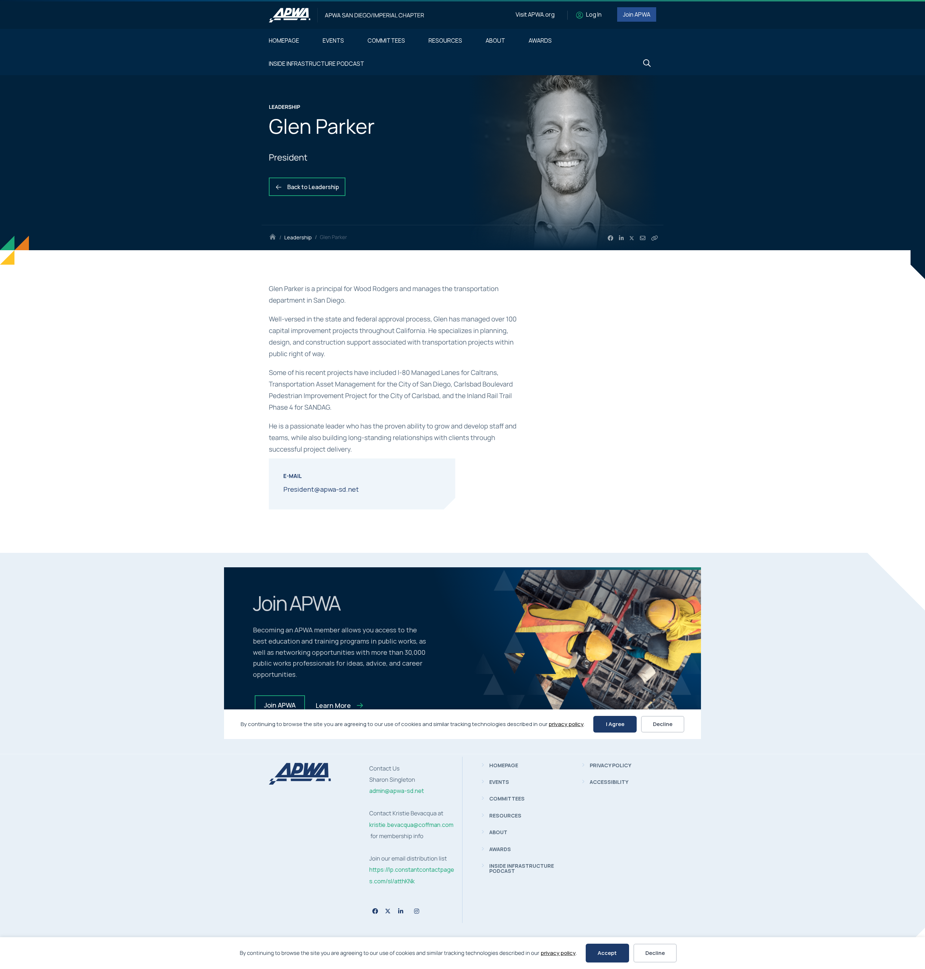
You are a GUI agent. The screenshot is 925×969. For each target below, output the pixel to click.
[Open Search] (647, 63)
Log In (594, 14)
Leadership (298, 237)
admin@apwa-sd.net (396, 791)
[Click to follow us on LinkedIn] (400, 911)
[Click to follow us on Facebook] (375, 911)
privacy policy (558, 953)
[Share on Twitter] (631, 238)
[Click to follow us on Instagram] (416, 911)
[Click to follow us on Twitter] (388, 911)
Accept (607, 953)
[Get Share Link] (654, 238)
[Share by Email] (642, 238)
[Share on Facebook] (610, 238)
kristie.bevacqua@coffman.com (411, 825)
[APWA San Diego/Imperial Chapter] (289, 15)
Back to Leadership (312, 187)
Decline (655, 953)
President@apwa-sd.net (321, 489)
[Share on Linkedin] (621, 238)
